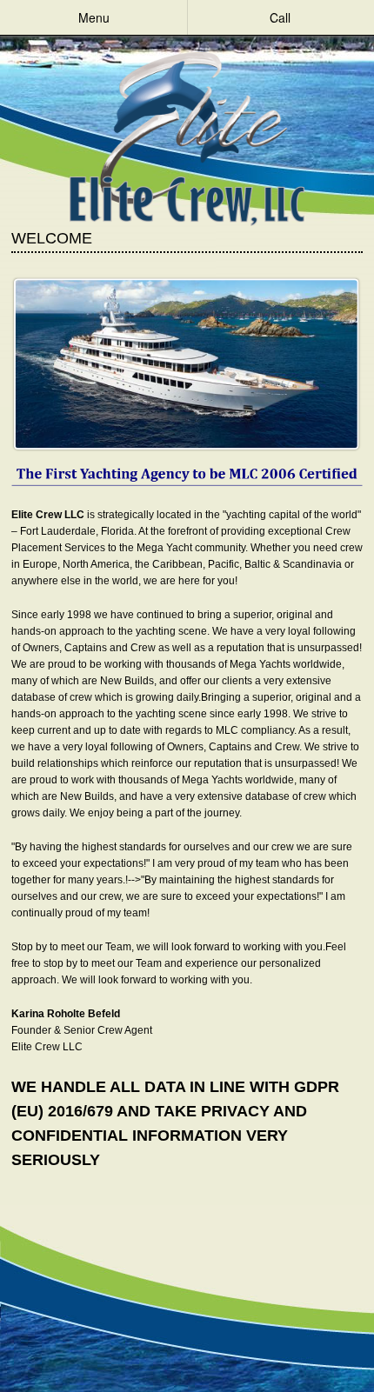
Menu (94, 17)
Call (280, 17)
